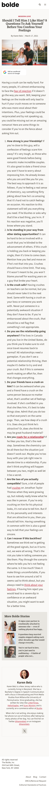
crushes (16, 488)
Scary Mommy (29, 705)
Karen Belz (18, 35)
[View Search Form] (40, 5)
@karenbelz (24, 724)
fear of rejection (22, 91)
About (28, 776)
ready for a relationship (29, 437)
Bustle (39, 708)
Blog (35, 776)
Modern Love (24, 16)
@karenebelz (20, 721)
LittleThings (33, 702)
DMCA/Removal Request (35, 780)
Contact (42, 776)
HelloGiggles (13, 705)
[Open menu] (45, 4)
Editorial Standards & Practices (32, 784)
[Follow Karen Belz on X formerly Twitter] (24, 731)
